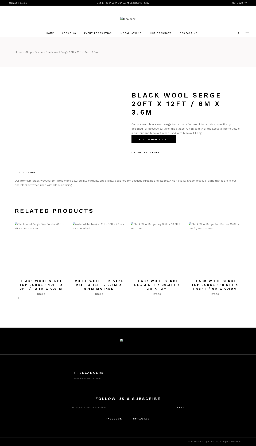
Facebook (114, 419)
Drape (155, 152)
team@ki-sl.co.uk (18, 3)
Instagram (141, 419)
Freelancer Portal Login (87, 378)
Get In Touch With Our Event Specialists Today (123, 3)
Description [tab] (25, 172)
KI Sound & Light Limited (204, 441)
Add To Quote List (154, 139)
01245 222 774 (239, 3)
